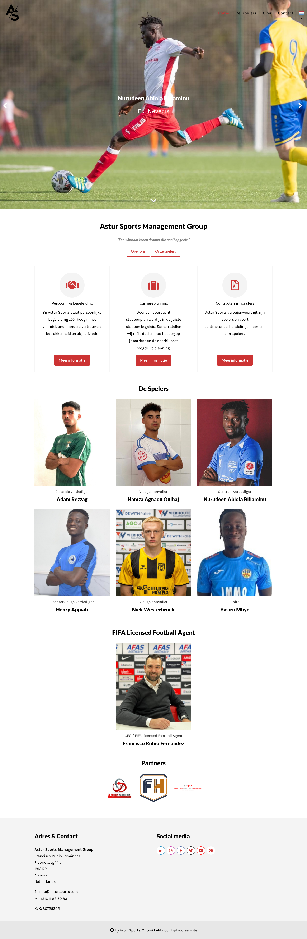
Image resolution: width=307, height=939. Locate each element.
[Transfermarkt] (211, 850)
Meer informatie (72, 360)
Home (223, 13)
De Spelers (246, 13)
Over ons (138, 251)
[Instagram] (171, 850)
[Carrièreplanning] (153, 286)
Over (267, 13)
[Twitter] (191, 850)
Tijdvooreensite (184, 930)
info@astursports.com (58, 891)
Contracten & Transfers (235, 303)
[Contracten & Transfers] (234, 286)
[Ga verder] (153, 201)
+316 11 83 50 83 (53, 899)
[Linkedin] (161, 850)
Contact (286, 13)
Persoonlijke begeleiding (72, 303)
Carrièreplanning (154, 303)
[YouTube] (201, 850)
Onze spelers (165, 251)
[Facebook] (181, 850)
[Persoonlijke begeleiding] (72, 286)
